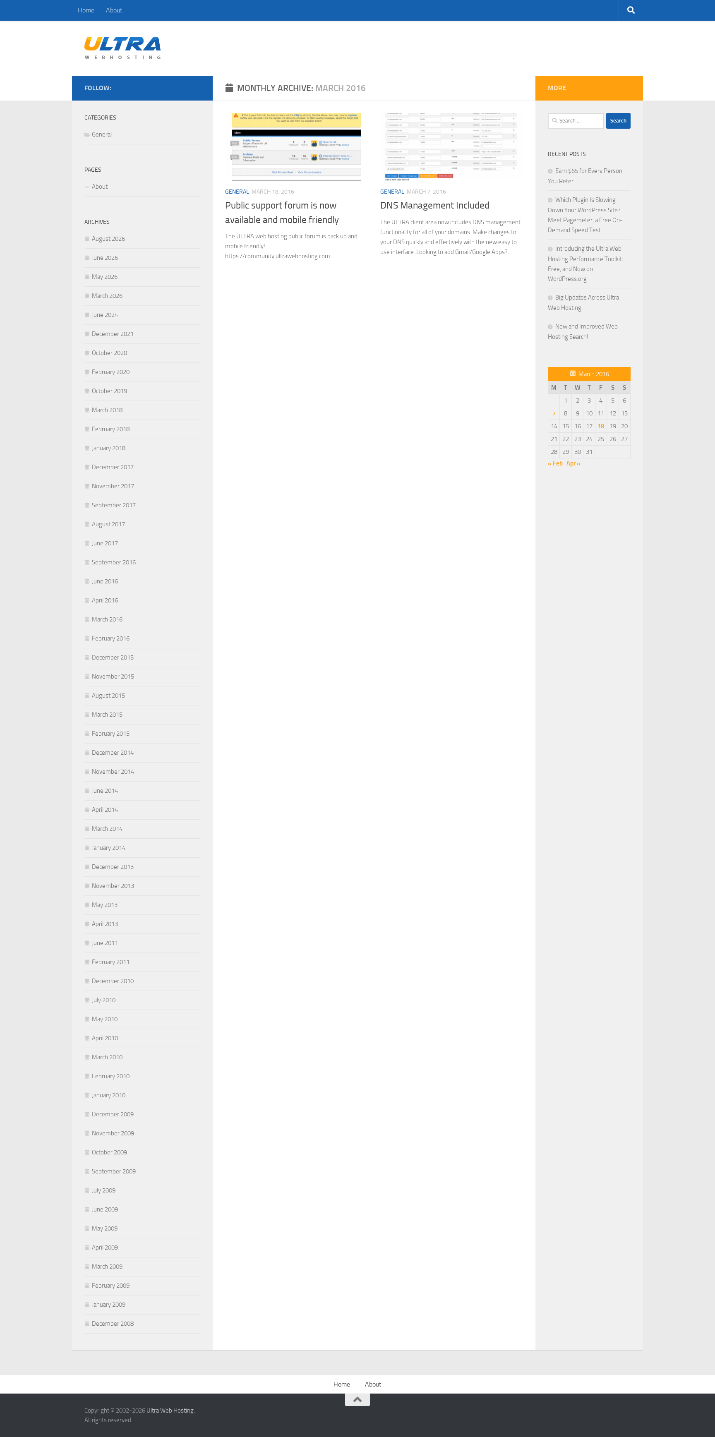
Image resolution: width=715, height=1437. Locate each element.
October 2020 (109, 353)
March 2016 (107, 619)
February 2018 (111, 429)
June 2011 (105, 943)
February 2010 (111, 1076)
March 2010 (107, 1057)
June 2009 (105, 1209)
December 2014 (113, 752)
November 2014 (113, 771)
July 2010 (103, 1000)
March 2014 (107, 828)
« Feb (555, 463)
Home (86, 10)
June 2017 (105, 543)
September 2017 (114, 505)
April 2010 (105, 1038)
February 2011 (111, 962)
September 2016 (114, 562)
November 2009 (113, 1133)
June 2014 (105, 790)
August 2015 (108, 695)
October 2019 (109, 391)
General (237, 191)
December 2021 (113, 334)
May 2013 (105, 905)
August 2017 (108, 524)
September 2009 (114, 1171)
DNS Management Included (434, 205)
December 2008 (113, 1323)
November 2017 (113, 486)
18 (600, 426)
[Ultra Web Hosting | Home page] (122, 48)
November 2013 (113, 886)
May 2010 (105, 1019)
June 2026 (105, 257)
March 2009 (107, 1266)
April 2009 (105, 1247)
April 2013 (105, 924)
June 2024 (105, 315)
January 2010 (108, 1095)
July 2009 (103, 1190)
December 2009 (113, 1114)
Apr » (573, 463)
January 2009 (108, 1304)
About (114, 10)
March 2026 (107, 296)
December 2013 (113, 867)
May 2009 (105, 1228)
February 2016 (111, 638)
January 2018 (108, 448)
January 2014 (108, 848)
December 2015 (113, 657)
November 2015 (113, 676)
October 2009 (109, 1152)
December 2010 (113, 981)
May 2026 (105, 277)
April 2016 (105, 600)
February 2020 (111, 372)
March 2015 (107, 714)
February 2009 (111, 1285)
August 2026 (108, 238)
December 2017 (113, 467)
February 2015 (111, 733)
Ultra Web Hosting (170, 1410)
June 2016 (105, 581)
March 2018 (107, 410)
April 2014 (105, 809)
